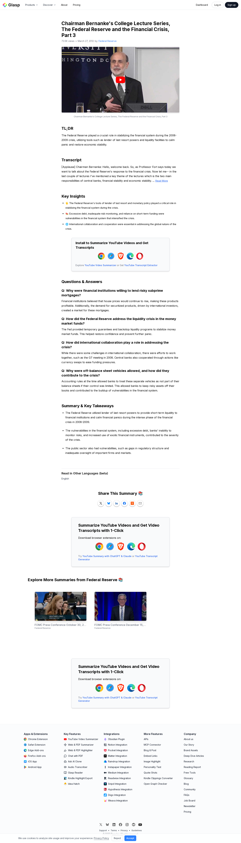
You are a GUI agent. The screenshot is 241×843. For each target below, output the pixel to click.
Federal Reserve (108, 41)
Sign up (232, 4)
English (65, 478)
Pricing (76, 4)
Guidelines (136, 830)
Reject (117, 838)
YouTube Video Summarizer (100, 265)
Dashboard (202, 4)
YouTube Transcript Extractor (140, 265)
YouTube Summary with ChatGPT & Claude (106, 556)
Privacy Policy (101, 838)
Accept (130, 838)
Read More (161, 180)
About (64, 4)
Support (103, 830)
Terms (114, 830)
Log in (217, 4)
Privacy (124, 830)
